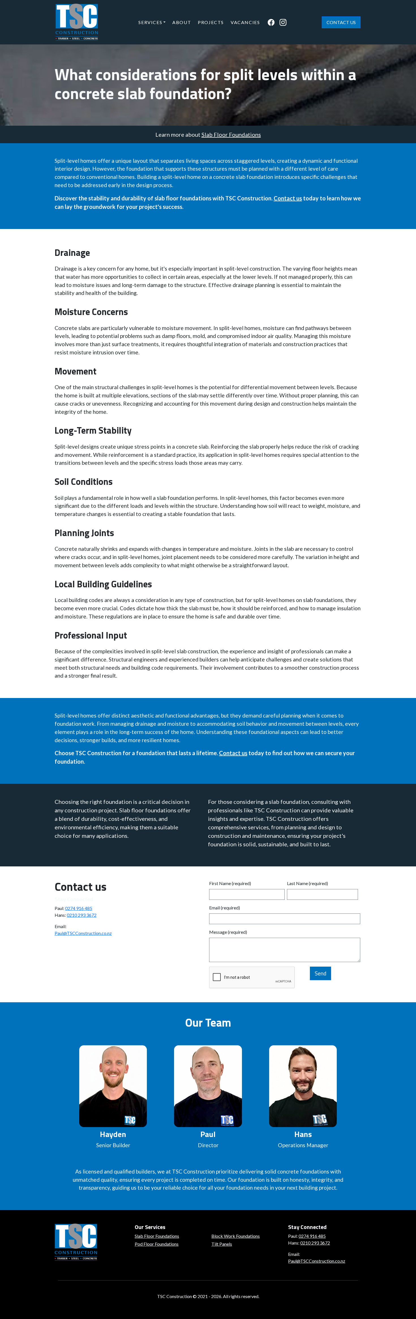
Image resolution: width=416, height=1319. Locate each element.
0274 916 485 (78, 908)
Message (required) (228, 932)
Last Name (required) (307, 883)
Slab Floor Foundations (231, 134)
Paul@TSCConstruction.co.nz (83, 933)
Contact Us (341, 22)
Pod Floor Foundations (157, 1244)
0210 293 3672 (82, 915)
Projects (211, 22)
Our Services (150, 1226)
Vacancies (245, 22)
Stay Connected (74, 899)
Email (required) (224, 907)
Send (320, 973)
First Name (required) (230, 883)
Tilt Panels (221, 1244)
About (181, 22)
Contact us (288, 198)
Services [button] (150, 22)
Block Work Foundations (235, 1236)
